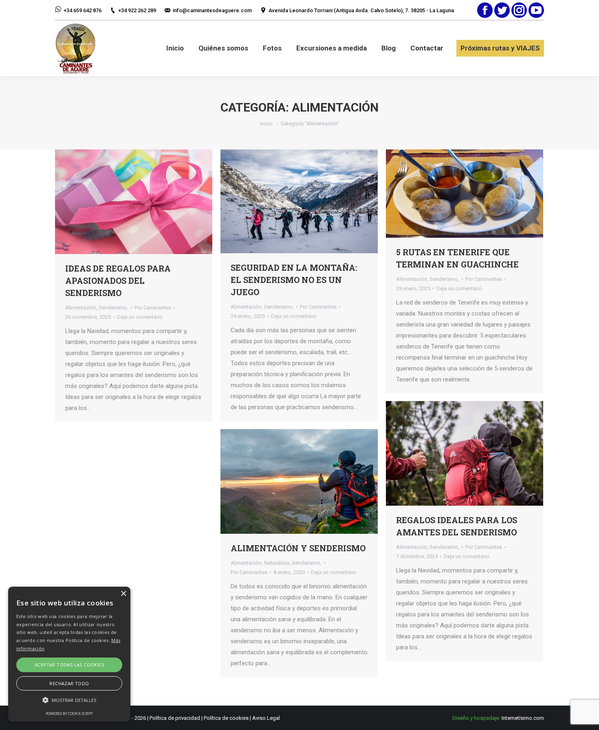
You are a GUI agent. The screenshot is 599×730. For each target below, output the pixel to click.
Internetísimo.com (523, 718)
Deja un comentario (140, 317)
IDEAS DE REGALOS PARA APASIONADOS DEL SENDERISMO (118, 280)
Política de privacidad (175, 718)
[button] (69, 700)
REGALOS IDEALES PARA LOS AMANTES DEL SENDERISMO (456, 526)
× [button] (123, 594)
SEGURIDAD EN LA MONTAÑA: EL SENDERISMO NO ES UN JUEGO (294, 279)
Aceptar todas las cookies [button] (69, 665)
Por (152, 308)
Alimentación (80, 308)
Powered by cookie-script (69, 713)
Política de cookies (226, 718)
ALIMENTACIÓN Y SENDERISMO (298, 548)
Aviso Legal (266, 718)
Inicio (266, 124)
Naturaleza (276, 563)
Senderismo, (113, 308)
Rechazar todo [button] (69, 683)
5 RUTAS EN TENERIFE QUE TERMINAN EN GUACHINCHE (457, 258)
